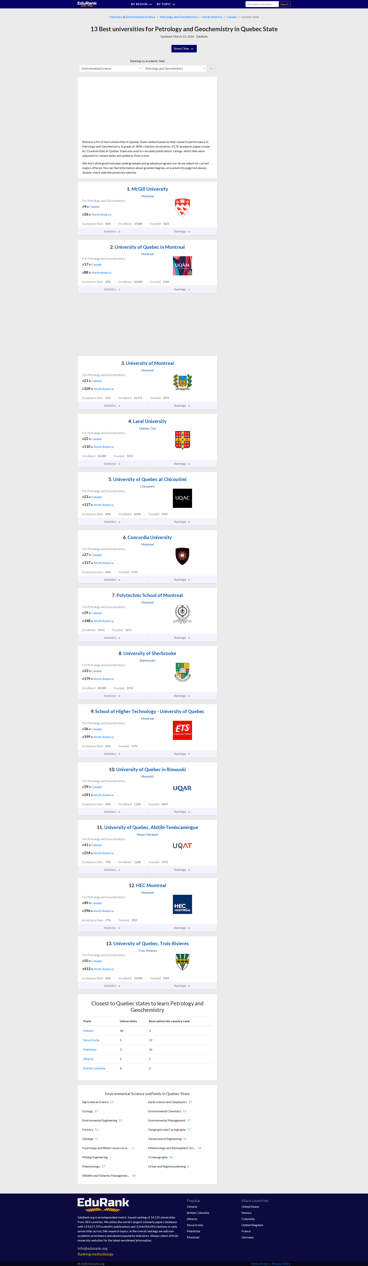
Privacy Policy (281, 1263)
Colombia (248, 1219)
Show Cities (182, 48)
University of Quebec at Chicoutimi (147, 479)
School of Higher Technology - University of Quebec (147, 711)
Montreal (193, 1237)
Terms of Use (259, 1263)
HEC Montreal (147, 885)
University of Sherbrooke (147, 653)
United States (250, 1206)
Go (211, 68)
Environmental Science (140, 17)
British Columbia (94, 1068)
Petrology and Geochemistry (179, 17)
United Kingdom (252, 1225)
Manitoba (89, 1049)
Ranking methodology (96, 1254)
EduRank (202, 36)
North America (212, 17)
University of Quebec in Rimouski (147, 769)
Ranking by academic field (147, 61)
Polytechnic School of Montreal (147, 595)
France (246, 1231)
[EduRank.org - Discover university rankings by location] (87, 4)
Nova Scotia (91, 1040)
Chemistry (115, 17)
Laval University (147, 421)
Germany (248, 1237)
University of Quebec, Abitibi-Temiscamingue (147, 827)
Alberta (88, 1059)
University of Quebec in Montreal (147, 247)
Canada (232, 17)
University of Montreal (147, 363)
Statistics (110, 231)
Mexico (247, 1212)
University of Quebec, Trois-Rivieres (147, 943)
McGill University (147, 189)
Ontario (88, 1030)
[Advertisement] (111, 109)
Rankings (180, 231)
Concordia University (147, 537)
